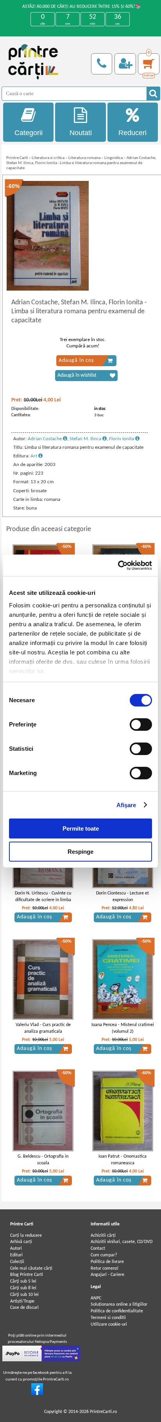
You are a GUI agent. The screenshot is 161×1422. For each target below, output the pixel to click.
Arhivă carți (21, 1242)
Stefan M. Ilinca (86, 438)
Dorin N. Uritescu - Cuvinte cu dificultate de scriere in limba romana (43, 900)
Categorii (28, 133)
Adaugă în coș (76, 360)
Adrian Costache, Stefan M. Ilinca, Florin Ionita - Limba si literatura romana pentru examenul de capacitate (81, 163)
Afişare (126, 805)
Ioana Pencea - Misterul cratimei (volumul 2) (122, 1028)
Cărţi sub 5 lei (23, 1281)
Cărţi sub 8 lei (23, 1288)
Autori (16, 1248)
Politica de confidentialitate (117, 1311)
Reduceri (132, 133)
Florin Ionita (122, 438)
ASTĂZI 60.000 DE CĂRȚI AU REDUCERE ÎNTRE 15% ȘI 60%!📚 (81, 6)
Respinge (80, 851)
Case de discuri (24, 1307)
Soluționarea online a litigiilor (119, 1304)
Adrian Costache (45, 438)
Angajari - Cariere (107, 1274)
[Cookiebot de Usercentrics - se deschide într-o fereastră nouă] (118, 565)
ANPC (96, 1298)
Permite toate (81, 828)
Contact (98, 1248)
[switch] (141, 724)
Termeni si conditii (108, 1317)
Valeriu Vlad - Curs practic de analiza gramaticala (43, 1028)
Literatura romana (84, 158)
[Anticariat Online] (37, 1393)
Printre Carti (17, 158)
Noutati (81, 133)
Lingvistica (113, 158)
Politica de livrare (107, 1261)
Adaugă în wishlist (77, 375)
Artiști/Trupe (22, 1301)
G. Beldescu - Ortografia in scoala (43, 1159)
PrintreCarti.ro (103, 1411)
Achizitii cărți (103, 1235)
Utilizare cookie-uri (109, 1324)
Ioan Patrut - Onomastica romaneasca (122, 1159)
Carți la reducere (26, 1235)
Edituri (16, 1255)
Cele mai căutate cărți (31, 1268)
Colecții (17, 1261)
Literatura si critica (48, 158)
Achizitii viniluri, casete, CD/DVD (121, 1242)
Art (34, 456)
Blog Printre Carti (26, 1274)
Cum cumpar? (104, 1255)
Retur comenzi (104, 1268)
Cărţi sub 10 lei (24, 1294)
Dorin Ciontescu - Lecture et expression (122, 896)
